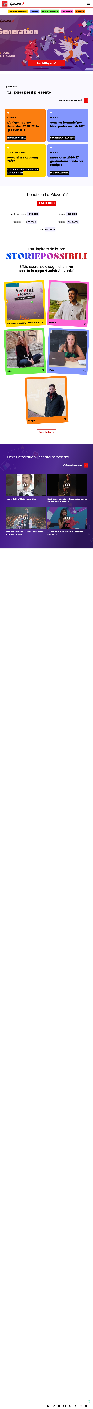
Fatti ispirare (47, 433)
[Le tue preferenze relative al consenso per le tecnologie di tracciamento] (89, 1401)
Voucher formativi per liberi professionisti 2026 (67, 124)
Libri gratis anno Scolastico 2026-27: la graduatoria (23, 126)
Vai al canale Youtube (71, 465)
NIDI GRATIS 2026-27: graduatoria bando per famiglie (66, 161)
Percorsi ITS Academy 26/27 (23, 159)
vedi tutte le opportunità (70, 100)
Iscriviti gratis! (46, 63)
